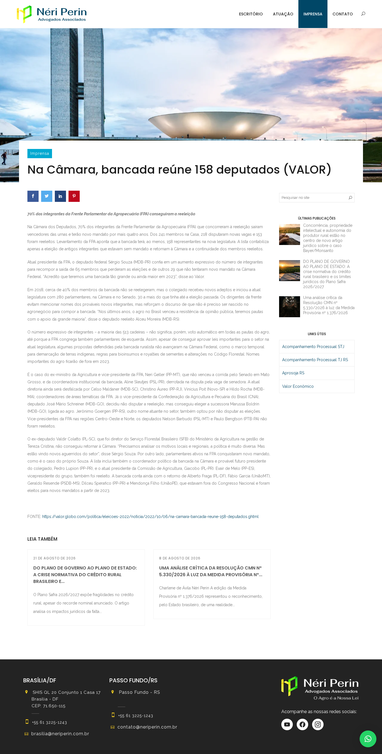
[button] (368, 738)
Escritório (251, 14)
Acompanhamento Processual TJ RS (315, 360)
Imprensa (312, 14)
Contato (343, 14)
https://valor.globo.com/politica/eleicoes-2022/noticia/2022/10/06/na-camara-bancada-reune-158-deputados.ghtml (150, 516)
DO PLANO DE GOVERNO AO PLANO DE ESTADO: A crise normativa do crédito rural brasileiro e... (85, 575)
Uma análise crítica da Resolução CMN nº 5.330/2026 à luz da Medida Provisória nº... (210, 571)
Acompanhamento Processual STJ (313, 346)
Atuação (283, 14)
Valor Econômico (298, 386)
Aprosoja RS (293, 373)
